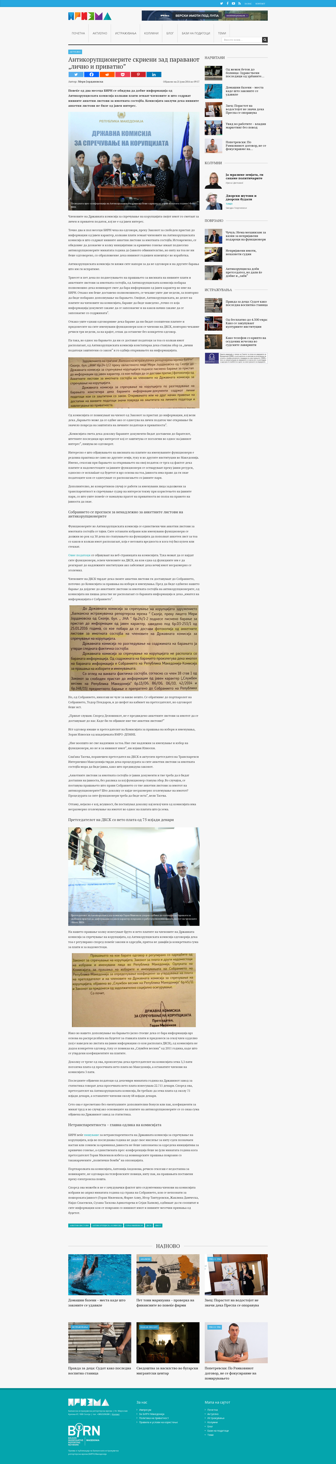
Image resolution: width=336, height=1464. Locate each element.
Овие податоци (79, 555)
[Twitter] (76, 74)
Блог (170, 33)
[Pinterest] (138, 74)
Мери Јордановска (90, 81)
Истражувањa (125, 33)
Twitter (221, 3)
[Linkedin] (153, 74)
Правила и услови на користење (158, 1422)
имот (158, 1225)
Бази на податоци (196, 33)
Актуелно (100, 33)
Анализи (77, 1259)
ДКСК (149, 1225)
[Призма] (90, 15)
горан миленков (134, 1225)
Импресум (145, 1409)
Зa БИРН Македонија (151, 1414)
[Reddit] (107, 74)
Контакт (260, 3)
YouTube (233, 3)
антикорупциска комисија (107, 1225)
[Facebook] (91, 74)
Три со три (214, 1259)
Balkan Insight (149, 1327)
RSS (239, 3)
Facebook (227, 3)
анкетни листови (79, 1225)
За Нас (248, 3)
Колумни (151, 33)
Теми (222, 33)
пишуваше (91, 1135)
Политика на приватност (154, 1418)
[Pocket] (122, 74)
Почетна (78, 33)
